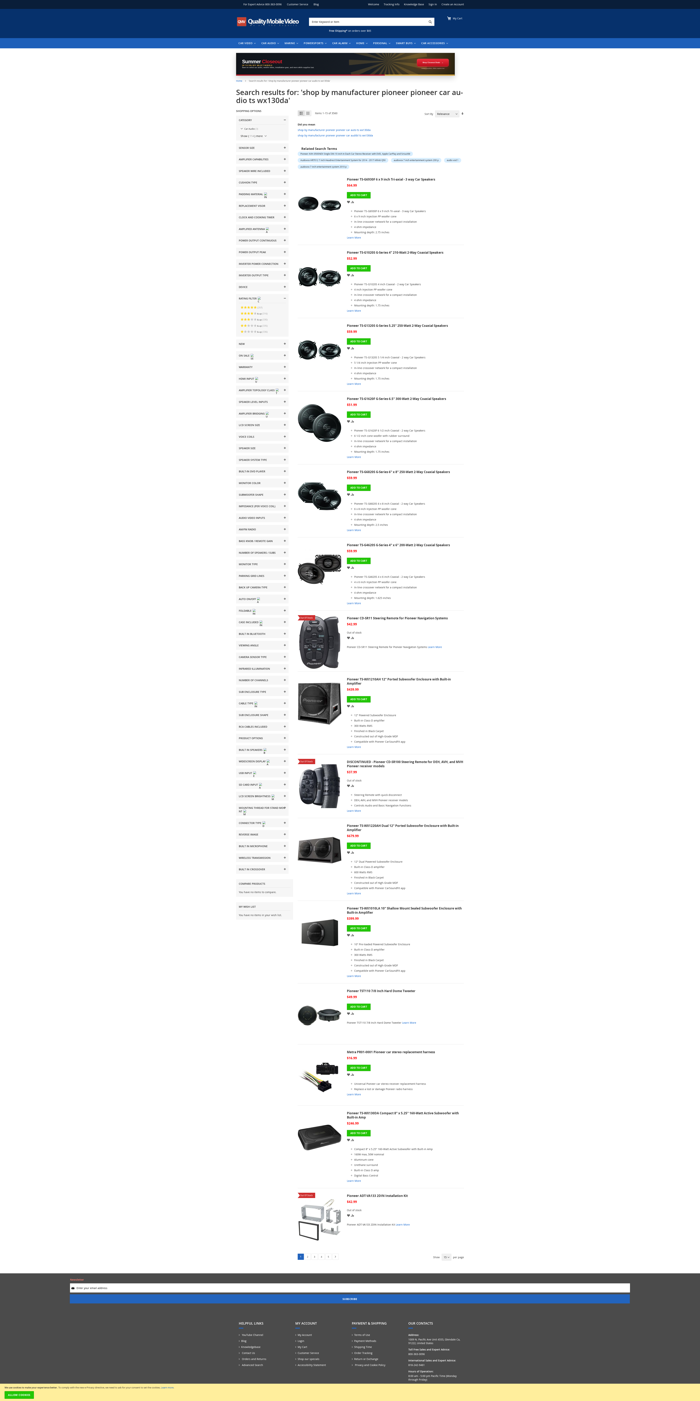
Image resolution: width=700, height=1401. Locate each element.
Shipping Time (363, 1347)
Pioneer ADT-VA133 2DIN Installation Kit (377, 1196)
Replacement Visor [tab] (252, 206)
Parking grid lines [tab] (251, 576)
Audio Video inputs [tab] (252, 518)
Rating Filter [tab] (248, 298)
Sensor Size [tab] (247, 148)
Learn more (167, 1387)
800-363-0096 (273, 4)
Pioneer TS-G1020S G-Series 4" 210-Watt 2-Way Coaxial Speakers (395, 252)
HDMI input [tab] (246, 378)
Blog (316, 4)
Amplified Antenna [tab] (252, 229)
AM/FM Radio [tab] (247, 529)
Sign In (433, 4)
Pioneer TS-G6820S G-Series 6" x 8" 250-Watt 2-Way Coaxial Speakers (398, 472)
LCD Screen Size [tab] (249, 425)
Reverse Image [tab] (248, 834)
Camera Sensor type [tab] (253, 657)
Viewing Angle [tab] (249, 645)
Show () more (252, 136)
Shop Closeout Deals (431, 62)
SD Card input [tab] (248, 784)
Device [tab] (243, 287)
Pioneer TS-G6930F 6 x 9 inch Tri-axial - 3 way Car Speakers (391, 179)
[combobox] (371, 22)
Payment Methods (365, 1341)
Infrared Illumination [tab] (254, 668)
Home (239, 80)
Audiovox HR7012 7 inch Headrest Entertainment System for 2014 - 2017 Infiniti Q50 (343, 160)
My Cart (302, 1347)
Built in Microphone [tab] (253, 846)
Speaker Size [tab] (247, 448)
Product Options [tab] (251, 738)
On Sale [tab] (244, 355)
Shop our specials (308, 1359)
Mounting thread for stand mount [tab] (262, 809)
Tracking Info (391, 4)
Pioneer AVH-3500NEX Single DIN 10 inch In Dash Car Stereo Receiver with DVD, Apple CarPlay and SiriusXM (355, 153)
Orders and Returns (253, 1359)
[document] (350, 1392)
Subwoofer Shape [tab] (251, 494)
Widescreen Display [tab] (252, 761)
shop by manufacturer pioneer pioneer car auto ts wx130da (334, 130)
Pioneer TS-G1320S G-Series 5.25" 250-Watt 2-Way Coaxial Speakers (397, 326)
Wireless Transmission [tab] (255, 858)
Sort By (429, 114)
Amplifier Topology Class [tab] (257, 390)
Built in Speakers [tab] (250, 750)
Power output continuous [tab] (258, 240)
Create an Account (453, 4)
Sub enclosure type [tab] (252, 692)
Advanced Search (252, 1365)
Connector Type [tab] (250, 823)
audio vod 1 (452, 160)
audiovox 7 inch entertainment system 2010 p (323, 166)
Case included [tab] (248, 622)
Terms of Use (362, 1335)
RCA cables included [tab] (253, 726)
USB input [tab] (245, 773)
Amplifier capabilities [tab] (254, 159)
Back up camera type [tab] (253, 587)
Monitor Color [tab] (249, 483)
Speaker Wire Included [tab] (254, 171)
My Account (305, 1335)
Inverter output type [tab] (254, 275)
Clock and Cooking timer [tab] (256, 217)
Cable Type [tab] (246, 703)
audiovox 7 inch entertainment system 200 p (416, 160)
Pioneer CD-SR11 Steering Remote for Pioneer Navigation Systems (397, 618)
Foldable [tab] (245, 610)
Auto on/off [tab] (247, 599)
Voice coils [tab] (246, 436)
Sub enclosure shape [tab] (253, 715)
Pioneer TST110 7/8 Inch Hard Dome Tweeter (381, 991)
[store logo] (268, 21)
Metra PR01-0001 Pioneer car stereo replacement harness (391, 1052)
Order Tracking (363, 1353)
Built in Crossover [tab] (252, 869)
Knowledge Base (414, 4)
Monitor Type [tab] (248, 564)
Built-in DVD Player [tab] (252, 471)
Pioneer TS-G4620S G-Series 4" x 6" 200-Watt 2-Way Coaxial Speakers (398, 545)
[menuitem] (246, 43)
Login (301, 1341)
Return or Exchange (366, 1359)
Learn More (354, 237)
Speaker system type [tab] (253, 460)
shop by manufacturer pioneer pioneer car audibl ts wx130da (335, 135)
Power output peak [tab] (252, 252)
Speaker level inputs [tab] (253, 402)
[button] (348, 201)
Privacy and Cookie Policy (369, 1365)
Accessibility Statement (312, 1365)
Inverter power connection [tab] (258, 264)
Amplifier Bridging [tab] (252, 413)
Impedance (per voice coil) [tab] (257, 506)
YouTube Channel (252, 1335)
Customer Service (297, 4)
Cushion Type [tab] (248, 182)
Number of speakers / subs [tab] (257, 552)
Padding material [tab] (251, 194)
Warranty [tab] (245, 367)
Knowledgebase (250, 1347)
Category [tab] (245, 120)
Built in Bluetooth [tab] (252, 634)
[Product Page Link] (322, 210)
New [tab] (242, 344)
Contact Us (248, 1353)
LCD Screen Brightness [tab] (255, 796)
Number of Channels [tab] (253, 680)
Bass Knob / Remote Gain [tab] (256, 541)
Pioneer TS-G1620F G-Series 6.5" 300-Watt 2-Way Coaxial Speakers (396, 399)
